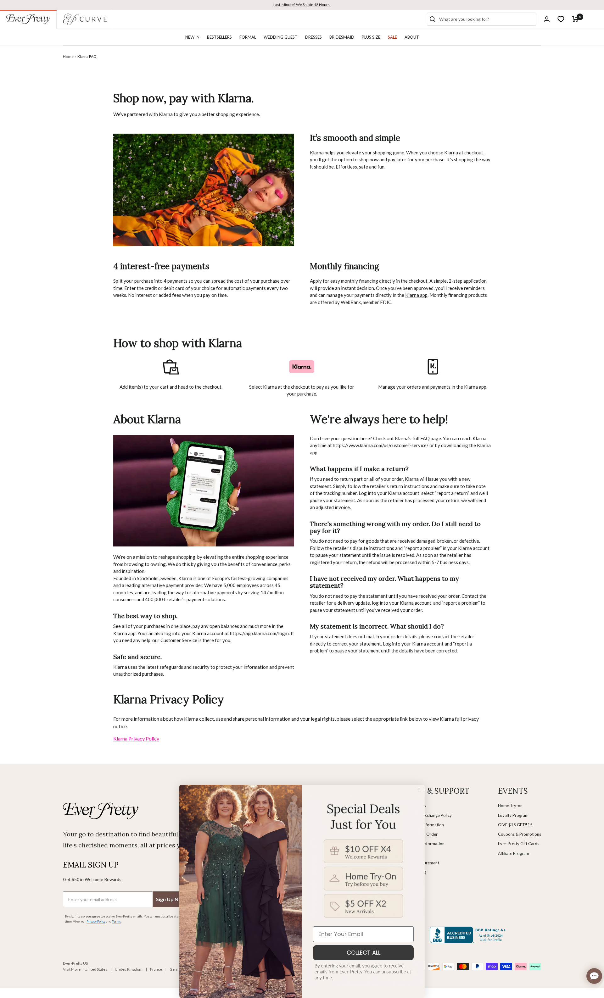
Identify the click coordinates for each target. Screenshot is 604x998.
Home (68, 56)
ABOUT (412, 37)
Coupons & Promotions (519, 834)
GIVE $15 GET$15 (515, 824)
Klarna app (416, 295)
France (156, 969)
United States (96, 969)
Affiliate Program (513, 853)
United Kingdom (129, 969)
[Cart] (575, 19)
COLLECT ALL (363, 952)
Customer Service (178, 640)
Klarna (185, 578)
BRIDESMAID (341, 37)
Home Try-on (510, 805)
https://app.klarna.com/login (259, 633)
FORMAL (247, 37)
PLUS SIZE (371, 37)
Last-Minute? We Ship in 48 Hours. (302, 4)
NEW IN (192, 37)
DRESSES (313, 37)
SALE (392, 37)
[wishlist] (561, 19)
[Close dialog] (419, 790)
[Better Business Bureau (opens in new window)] (469, 935)
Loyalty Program (513, 815)
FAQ (425, 438)
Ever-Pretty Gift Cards (518, 843)
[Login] (547, 19)
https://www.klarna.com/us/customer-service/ (380, 445)
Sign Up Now (171, 899)
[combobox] (486, 19)
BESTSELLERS (219, 37)
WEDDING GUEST (281, 37)
